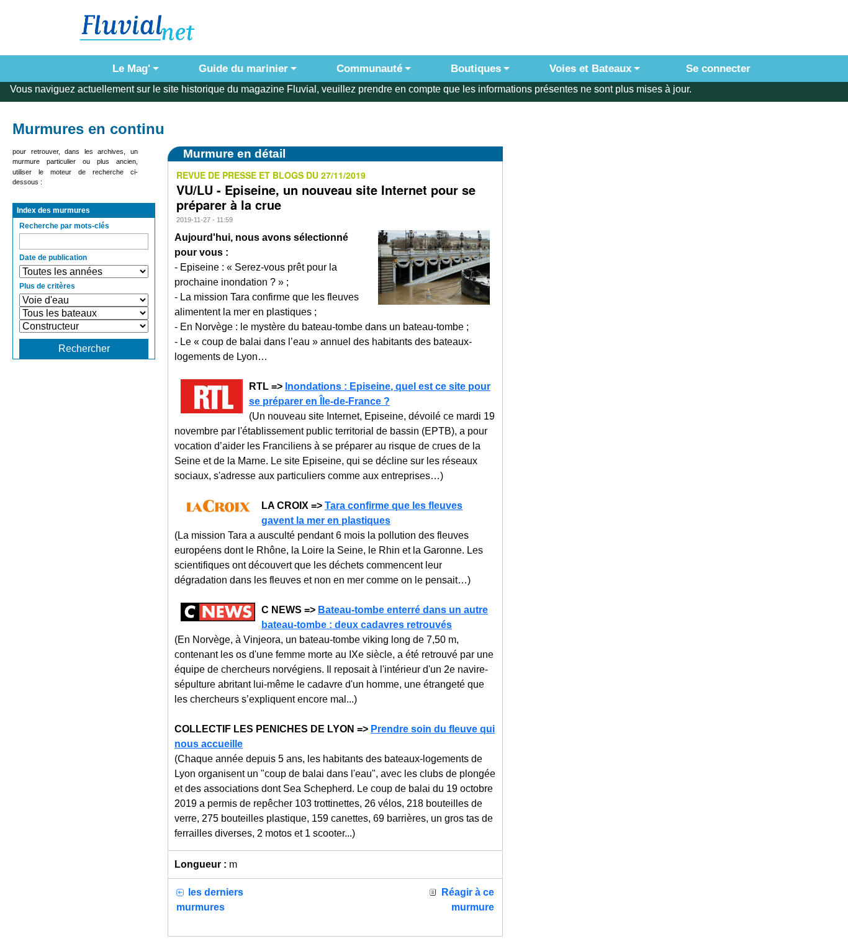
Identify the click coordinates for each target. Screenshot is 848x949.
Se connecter (715, 68)
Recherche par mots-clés (64, 226)
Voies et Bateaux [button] (590, 68)
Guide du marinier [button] (243, 68)
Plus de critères (47, 286)
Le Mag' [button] (131, 68)
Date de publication (53, 257)
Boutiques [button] (476, 68)
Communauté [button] (369, 68)
